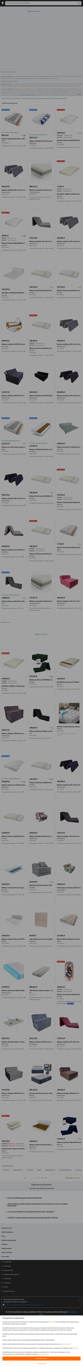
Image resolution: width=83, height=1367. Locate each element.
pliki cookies (51, 1322)
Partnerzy (75, 1348)
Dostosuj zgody (65, 1344)
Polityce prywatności (43, 1354)
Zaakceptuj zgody (41, 1358)
